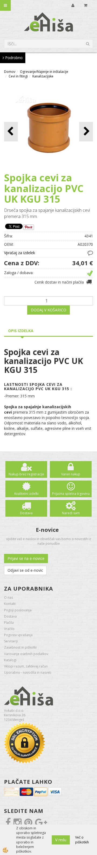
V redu (60, 839)
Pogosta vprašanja (18, 635)
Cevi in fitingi (18, 76)
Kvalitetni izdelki (26, 493)
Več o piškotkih (82, 839)
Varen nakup (70, 474)
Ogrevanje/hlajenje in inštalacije (44, 71)
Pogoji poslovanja (18, 610)
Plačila (9, 622)
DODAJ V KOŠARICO (48, 309)
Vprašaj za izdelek (19, 252)
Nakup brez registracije (26, 474)
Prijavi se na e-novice (26, 558)
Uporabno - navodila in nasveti (27, 672)
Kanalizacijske (42, 76)
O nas (8, 597)
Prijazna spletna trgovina (71, 493)
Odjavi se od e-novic (25, 570)
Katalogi (10, 660)
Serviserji (11, 641)
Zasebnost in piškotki (20, 647)
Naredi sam (71, 513)
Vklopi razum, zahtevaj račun (26, 666)
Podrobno (13, 57)
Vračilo (9, 628)
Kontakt (10, 603)
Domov (9, 71)
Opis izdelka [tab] (20, 330)
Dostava (26, 513)
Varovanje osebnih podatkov (26, 654)
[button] (86, 131)
